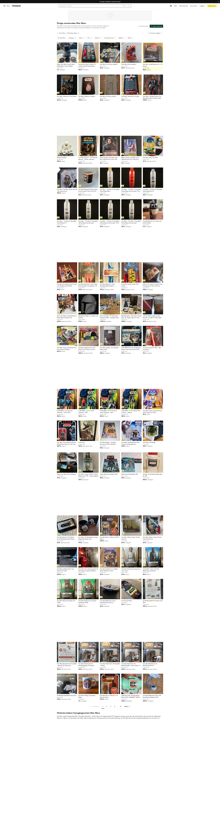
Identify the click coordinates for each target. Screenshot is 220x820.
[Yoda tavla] (88, 431)
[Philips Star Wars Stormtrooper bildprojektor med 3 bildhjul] (67, 52)
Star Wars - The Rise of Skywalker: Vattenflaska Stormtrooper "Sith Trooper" (131, 190)
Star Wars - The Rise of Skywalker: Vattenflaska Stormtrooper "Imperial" (88, 222)
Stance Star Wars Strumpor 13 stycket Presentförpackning (87, 65)
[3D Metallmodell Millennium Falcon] (67, 684)
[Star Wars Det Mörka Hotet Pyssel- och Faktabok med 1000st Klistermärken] (67, 272)
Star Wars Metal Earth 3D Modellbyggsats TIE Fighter (86, 664)
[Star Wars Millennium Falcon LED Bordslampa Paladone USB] (153, 684)
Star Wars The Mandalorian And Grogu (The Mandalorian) (130, 443)
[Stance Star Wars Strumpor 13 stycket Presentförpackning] (88, 52)
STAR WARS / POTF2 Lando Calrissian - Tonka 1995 (65, 411)
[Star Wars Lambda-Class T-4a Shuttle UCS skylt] (67, 557)
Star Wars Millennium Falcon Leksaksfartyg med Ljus (108, 601)
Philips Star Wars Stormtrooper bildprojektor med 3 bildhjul (66, 65)
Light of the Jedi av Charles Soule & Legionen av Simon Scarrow (152, 285)
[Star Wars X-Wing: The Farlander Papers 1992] (110, 336)
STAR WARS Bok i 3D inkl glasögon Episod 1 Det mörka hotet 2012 (131, 348)
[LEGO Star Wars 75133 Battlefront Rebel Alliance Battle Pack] (67, 304)
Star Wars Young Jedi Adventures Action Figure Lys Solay (152, 411)
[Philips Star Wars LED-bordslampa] (67, 462)
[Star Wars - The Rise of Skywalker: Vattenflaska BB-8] (110, 178)
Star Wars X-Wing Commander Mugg (86, 696)
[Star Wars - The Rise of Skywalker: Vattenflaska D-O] (67, 209)
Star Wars (62, 33)
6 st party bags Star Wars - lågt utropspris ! (152, 348)
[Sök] (124, 5)
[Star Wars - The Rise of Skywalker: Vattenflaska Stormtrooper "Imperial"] (88, 209)
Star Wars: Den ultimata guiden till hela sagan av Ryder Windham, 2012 (88, 570)
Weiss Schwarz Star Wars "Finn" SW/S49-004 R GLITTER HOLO (130, 158)
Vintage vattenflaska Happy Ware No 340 (152, 475)
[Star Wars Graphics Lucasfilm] (88, 85)
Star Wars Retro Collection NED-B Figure (109, 538)
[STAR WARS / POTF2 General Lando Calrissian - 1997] (110, 399)
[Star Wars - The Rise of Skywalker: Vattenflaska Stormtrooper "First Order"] (110, 209)
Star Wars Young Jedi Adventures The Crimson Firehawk (66, 348)
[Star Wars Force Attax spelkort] (110, 52)
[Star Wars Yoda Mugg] (153, 431)
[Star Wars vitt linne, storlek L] (110, 85)
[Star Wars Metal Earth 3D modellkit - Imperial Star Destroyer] (67, 652)
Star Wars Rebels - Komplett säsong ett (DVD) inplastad (108, 443)
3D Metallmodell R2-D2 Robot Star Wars (153, 601)
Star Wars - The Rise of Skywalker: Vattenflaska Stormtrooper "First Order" (110, 222)
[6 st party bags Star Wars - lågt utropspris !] (153, 336)
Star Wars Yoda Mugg (149, 442)
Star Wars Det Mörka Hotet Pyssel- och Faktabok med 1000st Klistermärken (67, 285)
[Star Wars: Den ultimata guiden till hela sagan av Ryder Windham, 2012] (88, 557)
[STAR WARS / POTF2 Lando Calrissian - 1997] (88, 399)
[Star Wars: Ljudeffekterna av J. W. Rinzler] (153, 52)
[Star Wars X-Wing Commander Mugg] (88, 684)
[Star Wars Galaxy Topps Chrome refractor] (131, 525)
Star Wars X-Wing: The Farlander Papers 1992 (109, 348)
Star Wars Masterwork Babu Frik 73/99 (66, 601)
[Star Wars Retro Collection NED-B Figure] (110, 525)
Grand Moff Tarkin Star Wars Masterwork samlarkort (151, 569)
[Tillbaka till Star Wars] (57, 33)
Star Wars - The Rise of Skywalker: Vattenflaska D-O (67, 222)
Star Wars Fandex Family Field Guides (129, 285)
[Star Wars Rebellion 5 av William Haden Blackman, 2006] (110, 557)
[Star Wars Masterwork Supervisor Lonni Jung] (131, 557)
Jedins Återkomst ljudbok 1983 (109, 474)
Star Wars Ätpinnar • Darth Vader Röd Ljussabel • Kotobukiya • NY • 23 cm (88, 285)
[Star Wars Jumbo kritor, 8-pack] (131, 85)
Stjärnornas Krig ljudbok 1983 (129, 474)
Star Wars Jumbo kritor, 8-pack (130, 96)
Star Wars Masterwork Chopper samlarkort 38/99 (87, 601)
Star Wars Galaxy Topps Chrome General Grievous (152, 538)
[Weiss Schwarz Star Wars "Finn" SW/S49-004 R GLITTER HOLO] (131, 146)
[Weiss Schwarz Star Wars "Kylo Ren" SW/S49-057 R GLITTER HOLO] (110, 146)
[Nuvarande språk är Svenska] (170, 5)
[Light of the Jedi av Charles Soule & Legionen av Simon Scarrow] (153, 272)
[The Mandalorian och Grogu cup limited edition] (153, 209)
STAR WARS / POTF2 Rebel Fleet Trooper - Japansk (130, 411)
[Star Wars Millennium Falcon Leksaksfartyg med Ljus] (110, 589)
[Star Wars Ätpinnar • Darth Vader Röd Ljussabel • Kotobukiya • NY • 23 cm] (88, 272)
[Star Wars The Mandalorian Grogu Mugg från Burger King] (88, 525)
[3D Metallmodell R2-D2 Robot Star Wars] (153, 589)
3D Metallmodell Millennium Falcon (66, 695)
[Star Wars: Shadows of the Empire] (67, 85)
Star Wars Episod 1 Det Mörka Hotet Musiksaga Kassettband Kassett (65, 538)
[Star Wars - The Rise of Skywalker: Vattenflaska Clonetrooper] (131, 209)
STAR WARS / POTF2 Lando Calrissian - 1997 (86, 411)
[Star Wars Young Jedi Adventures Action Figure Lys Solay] (153, 399)
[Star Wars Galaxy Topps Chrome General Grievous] (153, 525)
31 (120, 706)
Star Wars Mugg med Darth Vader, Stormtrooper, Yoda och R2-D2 (88, 190)
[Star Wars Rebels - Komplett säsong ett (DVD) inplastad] (110, 431)
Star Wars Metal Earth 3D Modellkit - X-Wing (110, 664)
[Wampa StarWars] (67, 146)
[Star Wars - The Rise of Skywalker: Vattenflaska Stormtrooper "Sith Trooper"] (131, 178)
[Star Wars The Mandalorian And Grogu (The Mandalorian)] (131, 431)
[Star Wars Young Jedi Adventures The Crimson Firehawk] (67, 336)
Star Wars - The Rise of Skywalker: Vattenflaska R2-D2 (153, 190)
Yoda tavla (81, 442)
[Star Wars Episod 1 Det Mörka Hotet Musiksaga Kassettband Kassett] (67, 525)
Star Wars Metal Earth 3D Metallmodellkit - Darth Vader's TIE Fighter (131, 664)
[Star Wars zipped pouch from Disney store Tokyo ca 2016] (88, 336)
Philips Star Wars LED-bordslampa (66, 474)
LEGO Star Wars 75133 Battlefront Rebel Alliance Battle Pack (67, 316)
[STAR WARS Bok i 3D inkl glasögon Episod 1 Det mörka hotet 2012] (131, 336)
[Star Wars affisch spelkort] (131, 52)
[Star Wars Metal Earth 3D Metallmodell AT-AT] (153, 652)
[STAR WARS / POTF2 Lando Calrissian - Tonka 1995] (67, 399)
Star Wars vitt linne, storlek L (108, 96)
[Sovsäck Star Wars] (131, 589)
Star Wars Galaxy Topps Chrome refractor (130, 538)
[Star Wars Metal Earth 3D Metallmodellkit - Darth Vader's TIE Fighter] (131, 652)
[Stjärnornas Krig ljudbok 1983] (131, 462)
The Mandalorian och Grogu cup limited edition (152, 222)
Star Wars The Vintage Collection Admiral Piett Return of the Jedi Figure (66, 443)
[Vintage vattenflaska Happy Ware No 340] (153, 462)
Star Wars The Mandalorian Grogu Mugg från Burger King (88, 538)
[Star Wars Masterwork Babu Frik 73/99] (67, 589)
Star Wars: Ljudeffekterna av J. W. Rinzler (152, 65)
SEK (175, 6)
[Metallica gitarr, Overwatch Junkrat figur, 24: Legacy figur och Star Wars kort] (131, 304)
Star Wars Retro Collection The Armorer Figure (109, 696)
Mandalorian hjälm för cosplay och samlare (88, 316)
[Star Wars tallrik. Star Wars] (153, 146)
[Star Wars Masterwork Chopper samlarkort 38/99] (88, 589)
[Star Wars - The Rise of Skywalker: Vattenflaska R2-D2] (153, 178)
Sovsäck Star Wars (126, 600)
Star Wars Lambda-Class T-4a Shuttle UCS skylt (65, 569)
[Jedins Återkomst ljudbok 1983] (110, 462)
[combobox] (92, 5)
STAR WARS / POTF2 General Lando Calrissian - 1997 (108, 411)
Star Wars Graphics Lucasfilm (86, 96)
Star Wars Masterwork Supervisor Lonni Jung (131, 569)
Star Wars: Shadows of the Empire (66, 96)
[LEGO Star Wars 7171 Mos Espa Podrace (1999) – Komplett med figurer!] (110, 304)
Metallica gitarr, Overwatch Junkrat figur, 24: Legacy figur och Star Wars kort (131, 317)
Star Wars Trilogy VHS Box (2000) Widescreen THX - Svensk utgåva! (88, 475)
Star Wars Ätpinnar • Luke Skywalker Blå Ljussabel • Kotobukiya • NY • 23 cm (107, 285)
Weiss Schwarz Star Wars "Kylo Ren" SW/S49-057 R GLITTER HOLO (108, 158)
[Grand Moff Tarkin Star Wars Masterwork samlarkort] (153, 557)
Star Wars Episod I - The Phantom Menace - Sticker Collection (88, 158)
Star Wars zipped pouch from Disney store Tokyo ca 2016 (86, 348)
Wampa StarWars (62, 157)
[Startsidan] (16, 5)
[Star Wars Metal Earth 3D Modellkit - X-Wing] (110, 652)
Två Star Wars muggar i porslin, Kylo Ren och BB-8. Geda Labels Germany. (152, 317)
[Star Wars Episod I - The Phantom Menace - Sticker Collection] (88, 146)
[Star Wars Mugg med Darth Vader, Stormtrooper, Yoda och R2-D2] (88, 178)
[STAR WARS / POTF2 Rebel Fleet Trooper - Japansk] (131, 399)
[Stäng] (218, 2)
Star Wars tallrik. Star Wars (150, 157)
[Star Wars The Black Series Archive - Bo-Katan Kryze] (67, 178)
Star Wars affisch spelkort (128, 64)
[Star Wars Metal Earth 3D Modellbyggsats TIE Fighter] (88, 652)
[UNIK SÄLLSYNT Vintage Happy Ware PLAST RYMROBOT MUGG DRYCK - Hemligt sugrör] (131, 684)
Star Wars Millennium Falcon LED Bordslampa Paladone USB (152, 696)
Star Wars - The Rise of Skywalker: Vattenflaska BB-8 (110, 190)
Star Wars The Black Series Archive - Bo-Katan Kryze (67, 190)
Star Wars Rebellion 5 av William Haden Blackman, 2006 (109, 569)
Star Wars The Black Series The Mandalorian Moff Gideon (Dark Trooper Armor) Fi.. (152, 97)
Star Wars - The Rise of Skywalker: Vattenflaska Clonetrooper (131, 222)
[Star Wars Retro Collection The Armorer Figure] (110, 684)
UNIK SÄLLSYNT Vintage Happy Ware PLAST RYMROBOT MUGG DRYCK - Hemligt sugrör (130, 696)
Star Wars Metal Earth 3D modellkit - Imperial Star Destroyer (67, 664)
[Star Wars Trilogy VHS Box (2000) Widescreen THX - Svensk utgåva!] (88, 462)
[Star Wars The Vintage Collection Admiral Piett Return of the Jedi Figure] (67, 431)
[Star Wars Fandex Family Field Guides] (131, 272)
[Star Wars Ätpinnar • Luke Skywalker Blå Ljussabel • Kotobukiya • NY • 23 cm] (110, 272)
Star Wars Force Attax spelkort (109, 64)
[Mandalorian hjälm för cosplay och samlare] (88, 304)
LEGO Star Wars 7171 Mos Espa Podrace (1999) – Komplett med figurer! (109, 317)
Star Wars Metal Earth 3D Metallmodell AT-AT (150, 664)
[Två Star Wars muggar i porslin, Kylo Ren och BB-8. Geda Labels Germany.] (153, 304)
